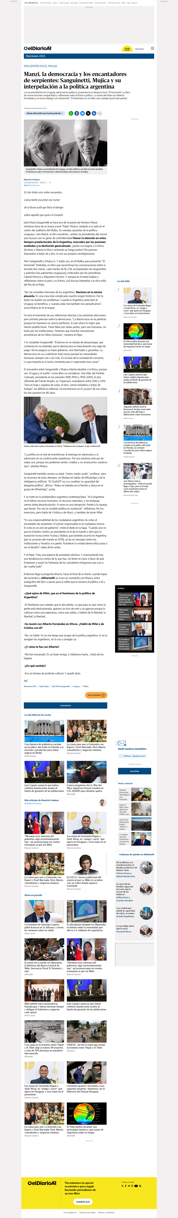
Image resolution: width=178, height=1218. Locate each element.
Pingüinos (134, 3)
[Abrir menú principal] (152, 48)
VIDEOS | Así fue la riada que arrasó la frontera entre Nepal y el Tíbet (86, 1046)
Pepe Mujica (44, 686)
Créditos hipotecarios (100, 3)
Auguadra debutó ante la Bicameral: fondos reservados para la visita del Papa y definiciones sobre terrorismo (137, 410)
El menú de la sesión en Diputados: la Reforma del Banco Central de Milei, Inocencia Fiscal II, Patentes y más (43, 967)
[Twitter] (88, 113)
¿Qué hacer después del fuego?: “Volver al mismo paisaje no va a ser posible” (124, 824)
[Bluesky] (82, 113)
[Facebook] (76, 113)
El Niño (124, 3)
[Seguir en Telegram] (129, 1186)
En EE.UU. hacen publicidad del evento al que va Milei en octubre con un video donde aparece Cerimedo (85, 881)
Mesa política (74, 3)
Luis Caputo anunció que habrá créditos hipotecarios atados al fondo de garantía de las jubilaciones (44, 788)
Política (85, 686)
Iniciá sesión (139, 49)
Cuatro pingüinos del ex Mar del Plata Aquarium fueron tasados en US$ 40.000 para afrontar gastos (85, 788)
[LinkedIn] (94, 113)
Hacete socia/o (127, 49)
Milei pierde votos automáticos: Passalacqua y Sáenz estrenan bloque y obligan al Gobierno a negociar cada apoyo (44, 1008)
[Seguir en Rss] (140, 1186)
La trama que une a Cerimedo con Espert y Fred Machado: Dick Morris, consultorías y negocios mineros (86, 747)
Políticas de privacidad (87, 1213)
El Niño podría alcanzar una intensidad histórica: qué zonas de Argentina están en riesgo (85, 1129)
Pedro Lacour (29, 933)
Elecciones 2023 (35, 56)
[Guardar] (99, 113)
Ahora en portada (33, 895)
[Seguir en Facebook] (125, 1186)
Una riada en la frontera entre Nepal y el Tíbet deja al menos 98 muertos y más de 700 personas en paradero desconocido (44, 1049)
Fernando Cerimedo (45, 3)
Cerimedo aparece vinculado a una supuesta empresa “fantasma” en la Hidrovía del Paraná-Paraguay (86, 1088)
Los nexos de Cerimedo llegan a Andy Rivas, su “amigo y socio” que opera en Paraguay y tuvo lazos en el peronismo (86, 840)
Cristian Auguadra (64, 3)
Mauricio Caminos (32, 179)
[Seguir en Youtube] (136, 1186)
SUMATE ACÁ (83, 1202)
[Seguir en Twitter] (122, 1186)
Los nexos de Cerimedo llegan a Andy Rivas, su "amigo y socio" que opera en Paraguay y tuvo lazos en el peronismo (137, 309)
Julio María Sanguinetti (61, 686)
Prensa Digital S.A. (70, 1213)
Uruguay (76, 686)
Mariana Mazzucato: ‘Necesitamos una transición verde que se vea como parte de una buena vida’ (124, 795)
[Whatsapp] (71, 113)
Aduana (55, 3)
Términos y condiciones (106, 1213)
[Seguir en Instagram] (132, 1186)
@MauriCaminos (33, 185)
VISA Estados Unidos (114, 3)
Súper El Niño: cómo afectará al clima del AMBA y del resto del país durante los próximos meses (124, 809)
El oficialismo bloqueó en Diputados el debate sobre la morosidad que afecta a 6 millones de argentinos (86, 927)
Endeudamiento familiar (86, 3)
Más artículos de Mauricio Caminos (41, 800)
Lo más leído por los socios (37, 715)
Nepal (128, 3)
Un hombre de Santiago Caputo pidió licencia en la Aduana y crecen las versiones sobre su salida (43, 927)
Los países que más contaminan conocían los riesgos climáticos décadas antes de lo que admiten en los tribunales (124, 839)
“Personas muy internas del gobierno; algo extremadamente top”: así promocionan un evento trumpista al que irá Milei (42, 840)
